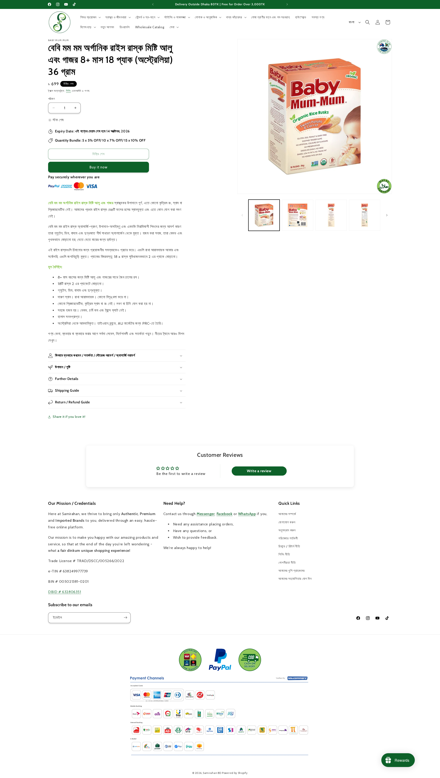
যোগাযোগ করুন (286, 522)
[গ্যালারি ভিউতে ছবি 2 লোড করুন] (297, 215)
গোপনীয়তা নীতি (287, 562)
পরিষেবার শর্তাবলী (288, 538)
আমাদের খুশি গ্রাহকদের (291, 571)
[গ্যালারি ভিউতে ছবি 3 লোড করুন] (331, 215)
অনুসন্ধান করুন (286, 530)
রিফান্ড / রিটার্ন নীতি (289, 546)
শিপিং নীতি (284, 554)
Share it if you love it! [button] (69, 417)
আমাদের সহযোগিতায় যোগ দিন (294, 579)
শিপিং (68, 90)
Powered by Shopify (235, 773)
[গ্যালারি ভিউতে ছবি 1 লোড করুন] (264, 215)
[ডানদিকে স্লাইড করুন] (387, 215)
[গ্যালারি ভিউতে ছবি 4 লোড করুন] (364, 215)
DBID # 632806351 (64, 592)
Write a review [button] (259, 471)
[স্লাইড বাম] (242, 215)
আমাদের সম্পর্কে (287, 514)
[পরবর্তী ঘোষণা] (287, 4)
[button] (90, 17)
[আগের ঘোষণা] (153, 4)
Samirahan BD (212, 773)
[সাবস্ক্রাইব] (125, 617)
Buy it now (98, 167)
